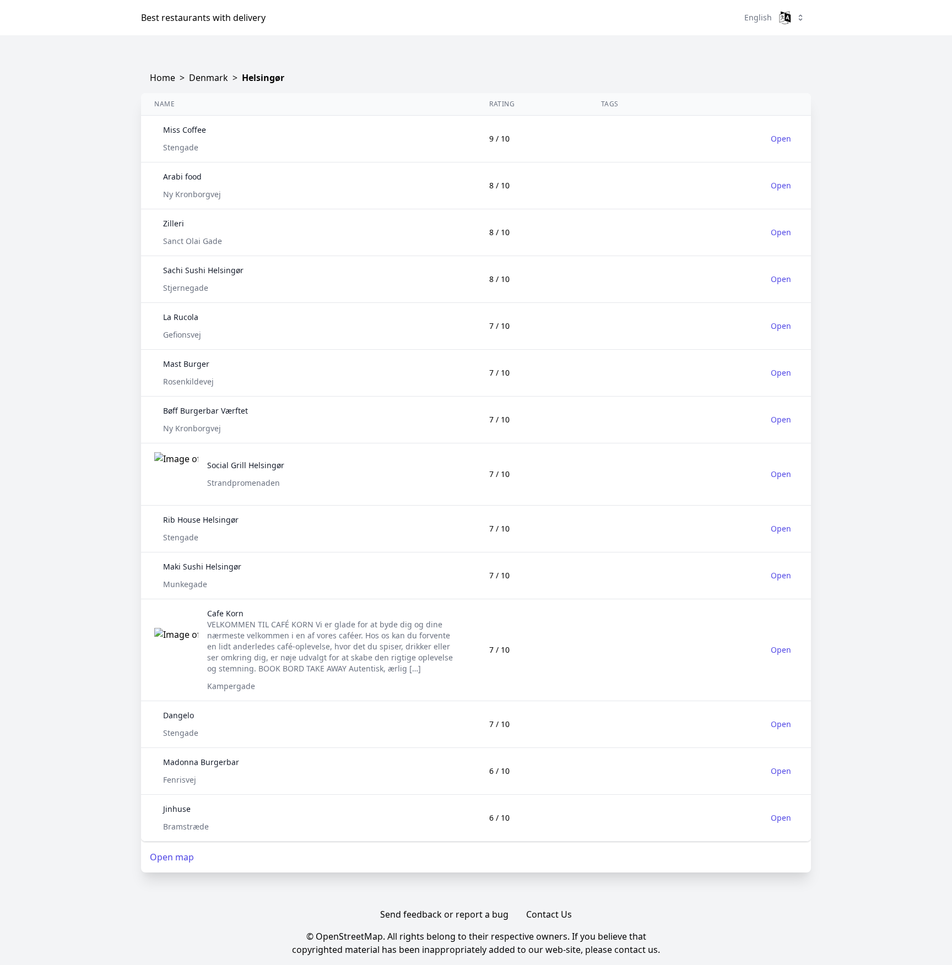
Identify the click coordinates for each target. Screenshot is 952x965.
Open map (172, 857)
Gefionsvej (182, 334)
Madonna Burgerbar (201, 762)
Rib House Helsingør (201, 519)
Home (162, 78)
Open (781, 138)
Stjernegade (185, 288)
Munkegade (185, 584)
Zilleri (173, 223)
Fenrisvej (179, 779)
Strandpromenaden (243, 483)
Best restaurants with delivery (203, 18)
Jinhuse (177, 809)
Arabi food (182, 176)
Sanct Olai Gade (192, 241)
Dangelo (178, 715)
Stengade (180, 147)
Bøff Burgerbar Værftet (205, 410)
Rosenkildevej (188, 381)
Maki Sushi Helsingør (202, 566)
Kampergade (231, 686)
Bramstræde (186, 826)
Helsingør (263, 78)
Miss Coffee (184, 129)
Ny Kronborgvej (192, 194)
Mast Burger (186, 364)
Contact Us (549, 914)
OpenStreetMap (349, 936)
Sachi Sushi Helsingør (203, 270)
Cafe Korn (225, 613)
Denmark (208, 78)
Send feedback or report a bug (444, 914)
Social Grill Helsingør (245, 465)
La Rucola (180, 317)
